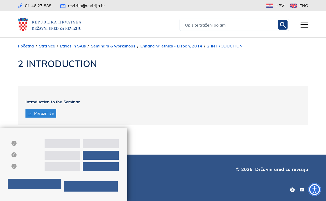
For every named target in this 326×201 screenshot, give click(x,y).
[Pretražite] (283, 25)
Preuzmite (44, 113)
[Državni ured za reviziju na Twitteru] (292, 190)
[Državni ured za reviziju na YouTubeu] (302, 190)
